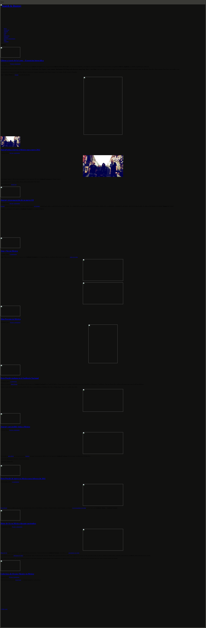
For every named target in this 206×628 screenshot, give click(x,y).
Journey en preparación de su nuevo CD (17, 200)
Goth (5, 33)
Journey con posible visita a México (15, 427)
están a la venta (74, 257)
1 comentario (13, 381)
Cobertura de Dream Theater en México (17, 574)
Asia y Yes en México (9, 251)
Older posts (4, 609)
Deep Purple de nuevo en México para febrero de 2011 (23, 478)
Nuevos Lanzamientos (9, 38)
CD (5, 34)
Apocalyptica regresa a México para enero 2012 (20, 150)
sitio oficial (11, 456)
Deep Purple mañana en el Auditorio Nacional (20, 378)
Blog (5, 40)
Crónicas (6, 37)
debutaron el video (18, 555)
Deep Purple (14, 384)
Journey (3, 206)
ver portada (37, 206)
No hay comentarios (15, 64)
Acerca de (6, 30)
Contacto (6, 41)
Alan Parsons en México (11, 319)
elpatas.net (13, 184)
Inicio (5, 28)
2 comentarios (13, 254)
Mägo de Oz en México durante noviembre (18, 523)
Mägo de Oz (4, 553)
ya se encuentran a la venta (79, 508)
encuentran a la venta (74, 553)
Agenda (6, 31)
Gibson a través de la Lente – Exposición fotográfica (22, 60)
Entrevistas (6, 35)
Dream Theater (18, 580)
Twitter (16, 75)
